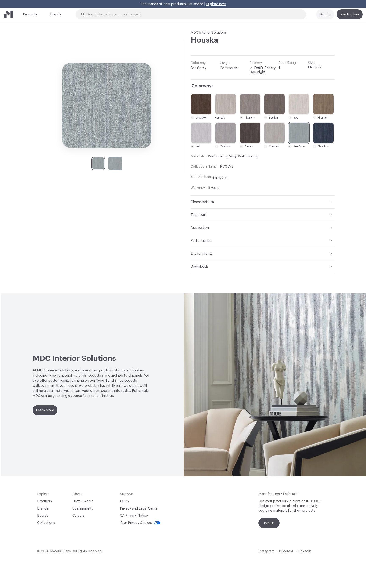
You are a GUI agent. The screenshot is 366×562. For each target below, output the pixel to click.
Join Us (268, 523)
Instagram (266, 551)
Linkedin (304, 551)
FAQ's (124, 501)
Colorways (202, 86)
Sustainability (82, 508)
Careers (78, 515)
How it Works (82, 501)
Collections (46, 523)
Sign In (325, 14)
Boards (42, 515)
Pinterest (286, 551)
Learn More (45, 410)
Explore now (216, 4)
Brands (55, 14)
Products (30, 14)
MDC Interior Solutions (209, 32)
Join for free (349, 14)
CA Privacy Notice (134, 515)
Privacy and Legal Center (139, 508)
